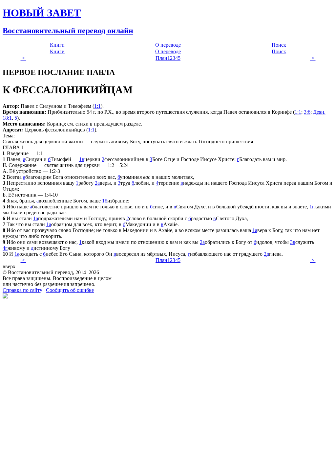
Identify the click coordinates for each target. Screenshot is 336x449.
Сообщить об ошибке (70, 290)
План (161, 58)
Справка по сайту (22, 290)
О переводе (168, 45)
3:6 (307, 112)
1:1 (97, 106)
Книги (57, 45)
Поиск (279, 45)
